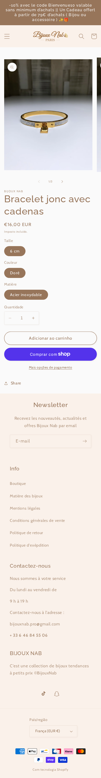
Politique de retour (26, 532)
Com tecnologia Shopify (50, 769)
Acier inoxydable (26, 294)
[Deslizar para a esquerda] (39, 181)
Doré (15, 272)
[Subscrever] (84, 441)
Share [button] (16, 383)
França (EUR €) (47, 731)
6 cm (15, 251)
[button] (7, 36)
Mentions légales (25, 508)
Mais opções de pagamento (50, 367)
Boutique (18, 483)
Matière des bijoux (26, 495)
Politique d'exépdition (29, 545)
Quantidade (14, 307)
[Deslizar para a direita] (62, 181)
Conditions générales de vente (37, 520)
